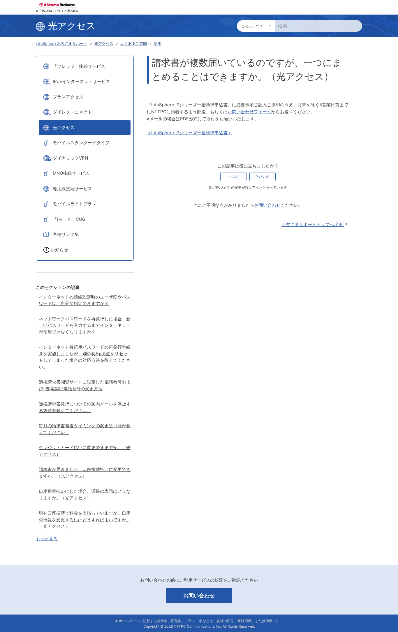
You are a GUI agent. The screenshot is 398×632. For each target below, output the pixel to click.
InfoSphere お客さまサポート (61, 43)
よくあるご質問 (133, 43)
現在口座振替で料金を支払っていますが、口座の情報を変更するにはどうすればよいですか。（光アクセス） (85, 519)
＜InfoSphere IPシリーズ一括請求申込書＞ (189, 132)
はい (234, 176)
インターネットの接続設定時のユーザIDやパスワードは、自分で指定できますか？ (85, 300)
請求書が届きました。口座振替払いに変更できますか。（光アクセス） (85, 473)
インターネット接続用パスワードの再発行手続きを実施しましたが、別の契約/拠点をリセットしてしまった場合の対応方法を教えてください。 (85, 357)
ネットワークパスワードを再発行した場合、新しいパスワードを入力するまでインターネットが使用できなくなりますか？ (85, 325)
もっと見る (47, 538)
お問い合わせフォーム (249, 111)
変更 (157, 43)
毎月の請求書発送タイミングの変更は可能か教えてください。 (85, 429)
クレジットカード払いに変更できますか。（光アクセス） (85, 451)
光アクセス (103, 43)
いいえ (264, 176)
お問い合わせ (267, 205)
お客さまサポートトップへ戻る (312, 224)
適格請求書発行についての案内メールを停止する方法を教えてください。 (85, 407)
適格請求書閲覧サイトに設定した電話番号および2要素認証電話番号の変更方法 (85, 385)
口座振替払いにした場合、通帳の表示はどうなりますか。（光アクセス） (85, 494)
